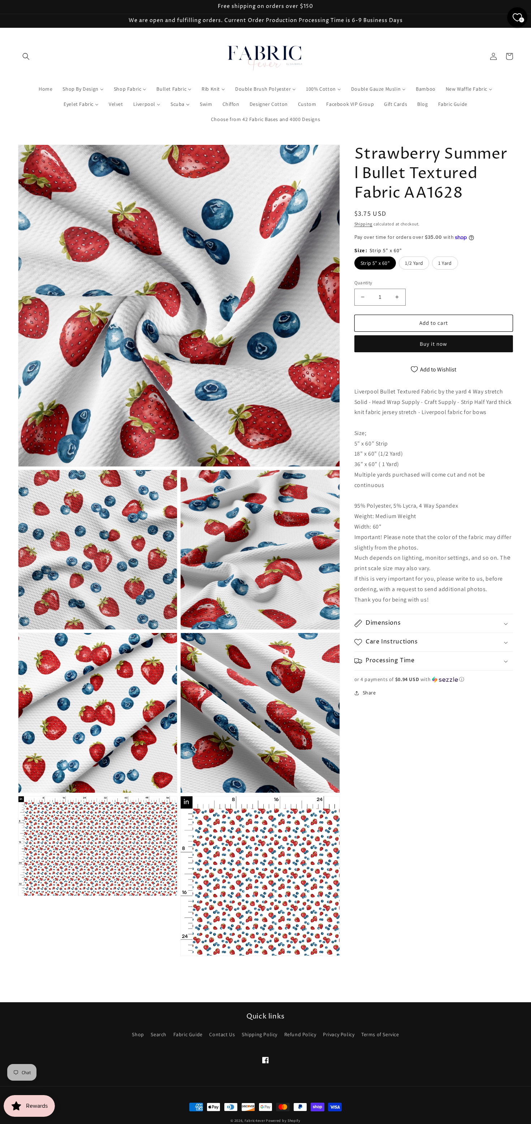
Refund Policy (300, 1034)
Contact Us (222, 1034)
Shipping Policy (259, 1034)
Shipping (363, 224)
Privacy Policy (338, 1034)
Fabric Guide (188, 1034)
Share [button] (369, 692)
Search (159, 1034)
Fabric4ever (255, 1120)
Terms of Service (380, 1034)
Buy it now (433, 343)
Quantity (363, 283)
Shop (138, 1034)
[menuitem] (45, 88)
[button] (26, 56)
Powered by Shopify (283, 1120)
